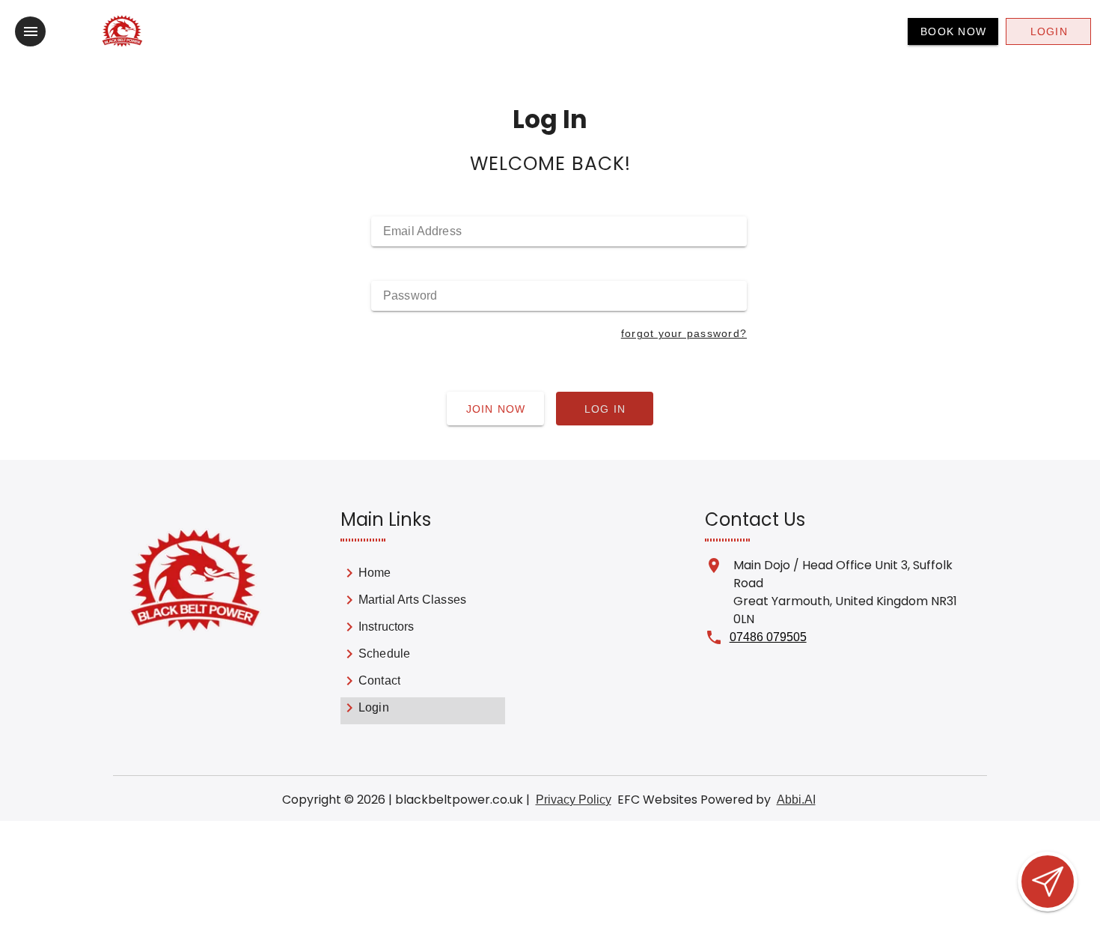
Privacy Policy (573, 799)
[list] (422, 643)
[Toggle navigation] (30, 31)
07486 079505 (768, 637)
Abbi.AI (796, 799)
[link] (422, 575)
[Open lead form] (1048, 882)
